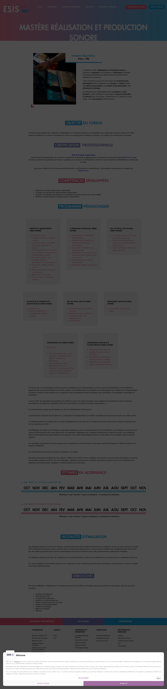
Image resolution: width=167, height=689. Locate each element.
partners (17, 661)
